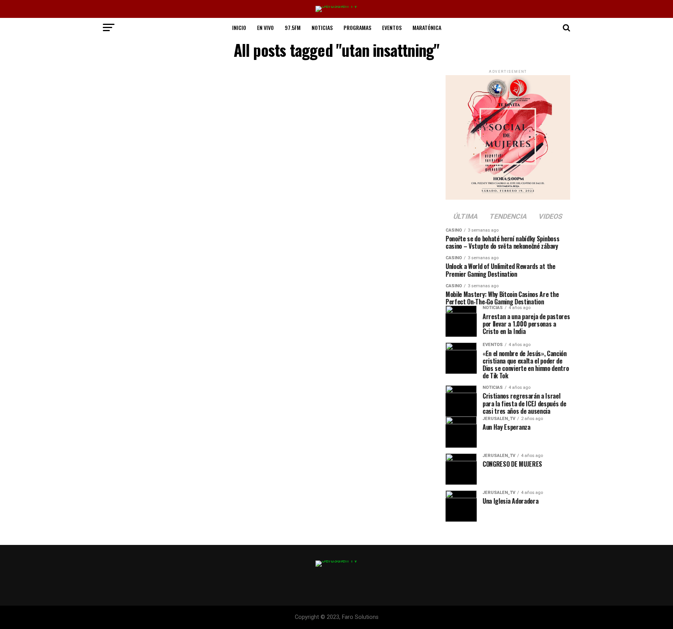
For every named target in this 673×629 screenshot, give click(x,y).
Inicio (239, 27)
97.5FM (293, 27)
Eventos (392, 27)
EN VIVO (265, 27)
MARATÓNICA (426, 27)
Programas (357, 27)
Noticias (322, 27)
